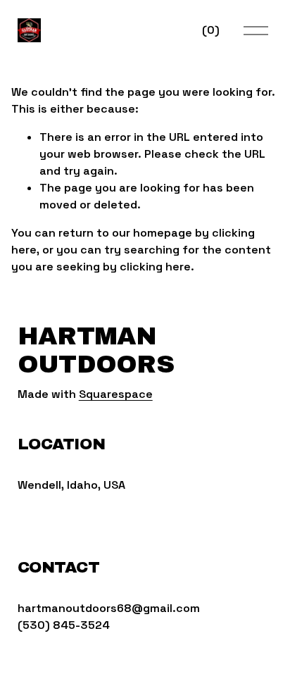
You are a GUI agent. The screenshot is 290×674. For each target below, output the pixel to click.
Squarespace (116, 394)
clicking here (155, 266)
